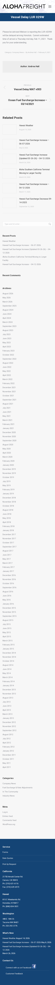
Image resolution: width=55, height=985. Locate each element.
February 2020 (8, 461)
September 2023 (9, 326)
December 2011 (9, 755)
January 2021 (8, 428)
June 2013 (7, 706)
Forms (5, 852)
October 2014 (8, 661)
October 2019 (8, 477)
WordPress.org (9, 824)
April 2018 (7, 522)
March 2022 (7, 379)
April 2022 (7, 375)
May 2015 (7, 632)
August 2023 (8, 330)
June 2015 (7, 628)
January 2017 (8, 571)
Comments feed (9, 820)
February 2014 (8, 681)
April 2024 (7, 318)
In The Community (10, 792)
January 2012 (8, 751)
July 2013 (6, 702)
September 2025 (9, 306)
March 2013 (7, 714)
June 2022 (7, 367)
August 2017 (8, 551)
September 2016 (9, 587)
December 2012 (9, 722)
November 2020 (9, 436)
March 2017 (7, 563)
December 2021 (9, 387)
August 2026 (8, 293)
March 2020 (7, 457)
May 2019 (7, 485)
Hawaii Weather (26, 125)
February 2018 (8, 526)
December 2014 (9, 653)
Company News (18, 52)
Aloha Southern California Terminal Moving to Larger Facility (34, 171)
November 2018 (9, 502)
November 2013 (9, 694)
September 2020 (9, 440)
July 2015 (6, 624)
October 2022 (8, 355)
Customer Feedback (14, 973)
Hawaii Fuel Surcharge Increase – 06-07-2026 (34, 142)
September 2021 (9, 400)
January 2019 (8, 494)
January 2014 (8, 685)
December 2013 (9, 689)
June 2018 (7, 514)
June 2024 (7, 314)
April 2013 (7, 710)
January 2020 (8, 465)
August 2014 (8, 665)
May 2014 (7, 673)
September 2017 (9, 547)
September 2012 (9, 730)
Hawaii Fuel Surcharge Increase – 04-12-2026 (34, 186)
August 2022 (8, 363)
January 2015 (8, 649)
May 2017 (7, 559)
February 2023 (8, 351)
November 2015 (9, 612)
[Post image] (10, 129)
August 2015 (8, 620)
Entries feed (8, 816)
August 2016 (8, 591)
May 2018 (7, 518)
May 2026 (7, 298)
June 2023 (7, 338)
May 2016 (7, 600)
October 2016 (8, 583)
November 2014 (9, 657)
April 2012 (7, 743)
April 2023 (7, 347)
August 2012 (8, 734)
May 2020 (7, 449)
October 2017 (8, 542)
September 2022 (9, 359)
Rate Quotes (8, 858)
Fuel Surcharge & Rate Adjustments (17, 787)
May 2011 (7, 763)
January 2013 (8, 718)
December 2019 (9, 469)
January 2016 (8, 604)
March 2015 (7, 640)
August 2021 (8, 404)
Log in (5, 812)
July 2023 (6, 334)
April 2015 (7, 636)
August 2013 (8, 698)
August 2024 (8, 310)
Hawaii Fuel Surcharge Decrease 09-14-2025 (35, 201)
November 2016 (9, 579)
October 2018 (8, 506)
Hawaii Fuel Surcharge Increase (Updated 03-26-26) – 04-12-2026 (34, 157)
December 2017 (9, 534)
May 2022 (7, 371)
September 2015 (9, 616)
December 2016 (9, 575)
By (31, 52)
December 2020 (9, 432)
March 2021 (7, 420)
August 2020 (8, 445)
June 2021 (7, 412)
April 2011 (7, 767)
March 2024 (7, 322)
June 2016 (7, 596)
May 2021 (7, 416)
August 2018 (8, 510)
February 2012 (8, 747)
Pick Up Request (9, 864)
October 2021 (8, 396)
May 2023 (7, 342)
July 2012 (6, 738)
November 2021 (9, 391)
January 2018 (8, 530)
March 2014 (7, 677)
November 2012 (9, 726)
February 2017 (8, 567)
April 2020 (7, 453)
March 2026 (7, 302)
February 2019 (8, 489)
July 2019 (6, 481)
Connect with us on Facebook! (18, 967)
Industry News (9, 796)
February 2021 (8, 424)
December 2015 (9, 608)
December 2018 (9, 498)
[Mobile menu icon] (49, 6)
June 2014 (7, 669)
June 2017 (7, 555)
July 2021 (6, 408)
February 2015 (8, 645)
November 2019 (9, 473)
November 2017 (9, 538)
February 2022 (8, 383)
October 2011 (8, 759)
